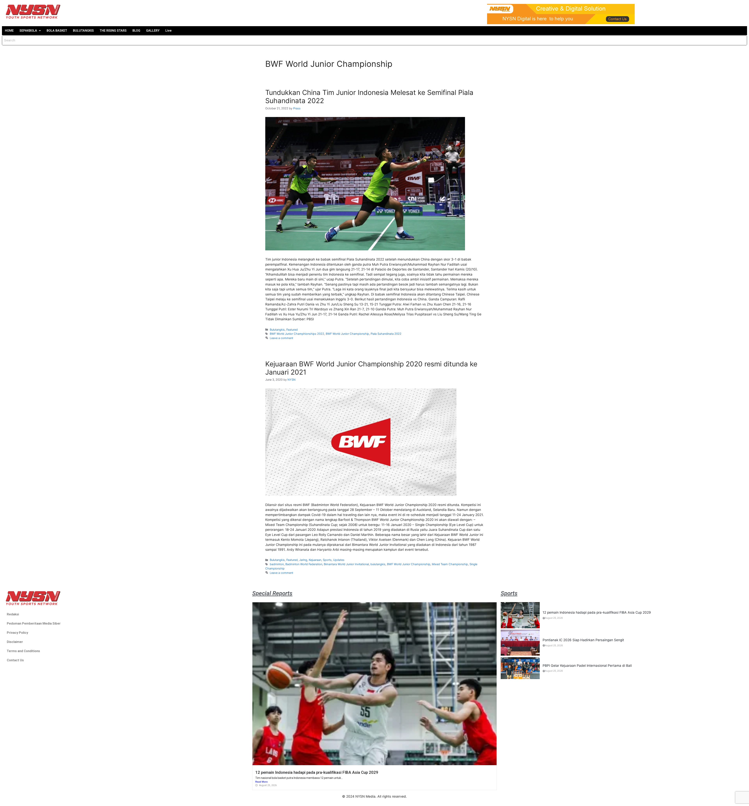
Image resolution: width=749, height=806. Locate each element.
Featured (292, 329)
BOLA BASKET (57, 30)
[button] (30, 30)
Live (168, 30)
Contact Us (15, 660)
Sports (327, 559)
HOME (9, 30)
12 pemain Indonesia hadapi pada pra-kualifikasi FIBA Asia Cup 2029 (316, 772)
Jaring (303, 559)
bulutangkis (377, 564)
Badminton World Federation (303, 564)
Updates (338, 559)
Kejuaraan (315, 559)
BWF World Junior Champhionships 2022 (297, 333)
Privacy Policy (17, 633)
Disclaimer (15, 642)
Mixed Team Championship (450, 564)
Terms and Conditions (23, 651)
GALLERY (153, 30)
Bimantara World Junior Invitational (346, 564)
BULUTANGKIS (83, 30)
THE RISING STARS (113, 30)
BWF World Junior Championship (347, 333)
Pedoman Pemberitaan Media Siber (34, 623)
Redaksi (13, 614)
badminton (277, 564)
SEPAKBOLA (28, 30)
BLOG (136, 30)
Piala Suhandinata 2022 (386, 333)
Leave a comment (281, 338)
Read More (261, 781)
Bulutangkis (277, 329)
